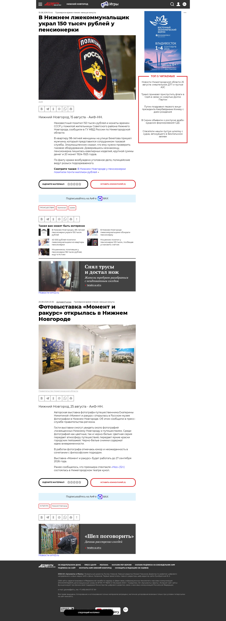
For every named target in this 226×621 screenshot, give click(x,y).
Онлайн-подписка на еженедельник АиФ (155, 565)
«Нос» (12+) (118, 467)
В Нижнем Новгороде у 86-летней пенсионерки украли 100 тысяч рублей (68, 232)
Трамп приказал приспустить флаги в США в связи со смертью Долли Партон (162, 97)
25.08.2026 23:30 (46, 302)
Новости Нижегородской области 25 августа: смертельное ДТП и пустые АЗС (163, 85)
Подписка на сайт (66, 568)
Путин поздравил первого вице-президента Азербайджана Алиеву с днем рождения (163, 109)
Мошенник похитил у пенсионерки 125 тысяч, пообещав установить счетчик (116, 242)
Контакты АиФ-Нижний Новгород (95, 568)
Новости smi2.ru (49, 292)
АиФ (41, 101)
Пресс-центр (90, 565)
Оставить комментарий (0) (113, 184)
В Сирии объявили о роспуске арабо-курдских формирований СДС (162, 121)
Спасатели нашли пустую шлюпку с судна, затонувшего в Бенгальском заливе (163, 134)
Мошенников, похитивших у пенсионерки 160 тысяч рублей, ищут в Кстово (67, 252)
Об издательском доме (69, 565)
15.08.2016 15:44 (46, 12)
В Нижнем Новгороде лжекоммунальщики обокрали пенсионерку (115, 232)
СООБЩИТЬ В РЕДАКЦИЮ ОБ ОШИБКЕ (132, 568)
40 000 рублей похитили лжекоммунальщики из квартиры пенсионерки (68, 242)
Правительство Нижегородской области (58, 391)
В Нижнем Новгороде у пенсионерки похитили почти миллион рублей (90, 170)
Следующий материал (88, 613)
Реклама (104, 565)
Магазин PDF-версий (121, 565)
